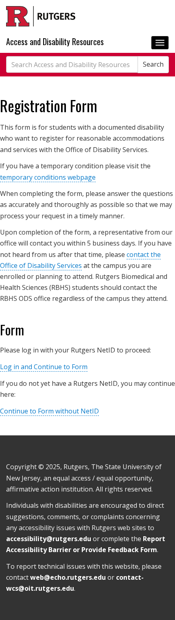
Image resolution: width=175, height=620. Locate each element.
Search (153, 64)
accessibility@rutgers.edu (48, 538)
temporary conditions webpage (48, 177)
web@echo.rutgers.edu (68, 577)
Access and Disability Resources (55, 41)
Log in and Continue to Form (44, 366)
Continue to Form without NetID (49, 411)
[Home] (40, 16)
